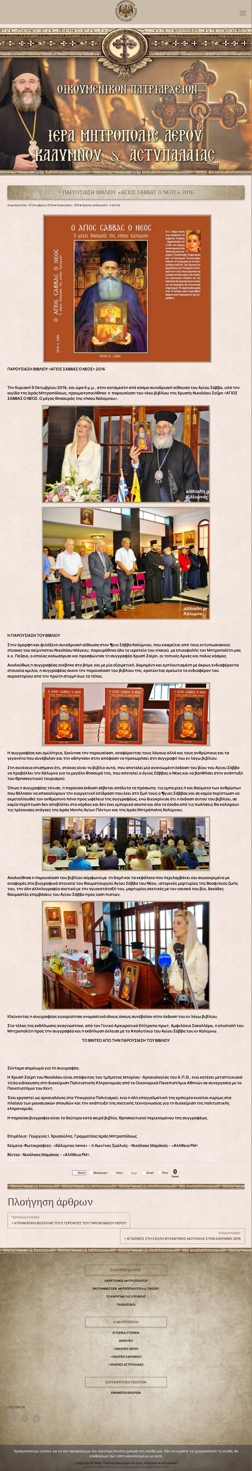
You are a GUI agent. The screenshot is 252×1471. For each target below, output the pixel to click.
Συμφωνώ (121, 1464)
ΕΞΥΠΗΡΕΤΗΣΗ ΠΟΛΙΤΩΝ (125, 1382)
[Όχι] (245, 1458)
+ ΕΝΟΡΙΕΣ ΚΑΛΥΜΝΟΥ (126, 1357)
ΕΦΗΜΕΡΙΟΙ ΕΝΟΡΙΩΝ (126, 1393)
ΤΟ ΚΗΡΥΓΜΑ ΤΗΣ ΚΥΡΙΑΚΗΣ (126, 1296)
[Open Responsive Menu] (242, 13)
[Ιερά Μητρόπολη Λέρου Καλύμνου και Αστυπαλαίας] (126, 9)
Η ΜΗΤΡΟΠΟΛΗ (126, 1322)
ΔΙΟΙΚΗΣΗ (126, 1341)
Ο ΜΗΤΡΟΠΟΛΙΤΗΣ (125, 1270)
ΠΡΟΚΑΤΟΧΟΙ (126, 1305)
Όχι (139, 1464)
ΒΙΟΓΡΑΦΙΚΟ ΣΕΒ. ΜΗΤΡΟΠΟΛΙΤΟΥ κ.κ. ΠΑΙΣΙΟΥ (126, 1289)
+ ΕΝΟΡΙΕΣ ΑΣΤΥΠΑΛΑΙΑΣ (126, 1364)
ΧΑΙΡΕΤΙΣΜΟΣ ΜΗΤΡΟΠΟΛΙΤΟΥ (126, 1281)
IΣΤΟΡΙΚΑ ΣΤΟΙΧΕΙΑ (125, 1333)
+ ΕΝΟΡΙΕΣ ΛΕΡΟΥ (125, 1349)
